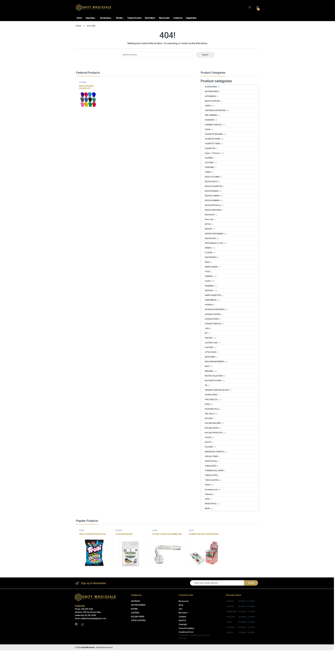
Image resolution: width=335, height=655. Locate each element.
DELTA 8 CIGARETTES (213, 186)
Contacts (182, 617)
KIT (206, 333)
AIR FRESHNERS (211, 91)
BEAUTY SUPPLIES (212, 101)
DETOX (207, 224)
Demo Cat (209, 219)
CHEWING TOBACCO (213, 125)
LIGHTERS (209, 347)
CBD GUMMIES (211, 115)
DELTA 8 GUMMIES (212, 200)
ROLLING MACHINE (212, 423)
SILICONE (209, 447)
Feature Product (134, 18)
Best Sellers (150, 18)
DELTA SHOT (210, 215)
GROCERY (209, 291)
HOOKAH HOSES (212, 319)
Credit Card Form (186, 632)
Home (79, 18)
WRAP (207, 508)
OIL (206, 385)
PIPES (207, 404)
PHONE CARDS (211, 395)
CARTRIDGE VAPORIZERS (215, 110)
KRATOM (208, 338)
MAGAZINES (210, 357)
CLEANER (209, 158)
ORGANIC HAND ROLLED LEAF (217, 390)
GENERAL (209, 276)
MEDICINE (209, 371)
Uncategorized (211, 489)
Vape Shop (90, 18)
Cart (180, 609)
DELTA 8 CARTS (211, 182)
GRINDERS (209, 286)
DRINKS (208, 248)
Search (205, 55)
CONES (208, 172)
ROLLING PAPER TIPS (213, 433)
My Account (183, 601)
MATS (207, 366)
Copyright (183, 624)
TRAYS (207, 485)
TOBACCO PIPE (211, 475)
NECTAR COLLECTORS (214, 376)
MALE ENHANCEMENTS (214, 362)
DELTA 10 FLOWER (212, 177)
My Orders (183, 613)
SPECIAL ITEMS (211, 456)
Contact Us (177, 18)
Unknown (208, 494)
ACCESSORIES (211, 87)
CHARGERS (209, 120)
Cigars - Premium (212, 153)
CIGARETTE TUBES (212, 144)
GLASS (207, 281)
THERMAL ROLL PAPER (214, 471)
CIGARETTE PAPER (212, 139)
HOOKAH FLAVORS (212, 314)
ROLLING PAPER (211, 428)
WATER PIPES (210, 504)
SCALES (208, 437)
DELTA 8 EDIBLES (211, 191)
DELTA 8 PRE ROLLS (213, 205)
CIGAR (207, 129)
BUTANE (134, 609)
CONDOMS (209, 167)
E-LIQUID (208, 253)
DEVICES (208, 229)
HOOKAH (208, 305)
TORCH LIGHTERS (138, 620)
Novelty (119, 18)
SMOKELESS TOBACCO (214, 452)
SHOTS (208, 442)
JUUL (207, 328)
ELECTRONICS (210, 257)
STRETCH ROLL (211, 461)
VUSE (207, 499)
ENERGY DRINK (211, 267)
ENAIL (207, 262)
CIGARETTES (210, 148)
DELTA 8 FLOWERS (212, 196)
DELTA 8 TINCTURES (213, 210)
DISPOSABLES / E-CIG (214, 243)
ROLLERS (208, 418)
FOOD (207, 272)
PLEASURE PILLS (212, 409)
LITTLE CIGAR (210, 352)
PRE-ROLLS (209, 414)
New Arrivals (164, 18)
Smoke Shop (105, 18)
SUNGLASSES (210, 466)
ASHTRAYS (135, 601)
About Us (182, 620)
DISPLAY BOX (210, 238)
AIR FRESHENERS (138, 605)
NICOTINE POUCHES (213, 381)
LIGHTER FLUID (211, 343)
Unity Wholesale (88, 647)
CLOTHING (82, 82)
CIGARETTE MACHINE (214, 134)
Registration (191, 18)
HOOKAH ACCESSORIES (215, 309)
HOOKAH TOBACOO (213, 324)
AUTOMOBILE (210, 96)
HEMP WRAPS (210, 300)
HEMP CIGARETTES (213, 295)
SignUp (251, 583)
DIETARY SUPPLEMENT (214, 234)
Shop (181, 605)
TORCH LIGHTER (211, 480)
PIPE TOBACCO (211, 400)
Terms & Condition (186, 628)
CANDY (208, 106)
